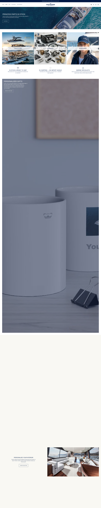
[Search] (93, 4)
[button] (91, 4)
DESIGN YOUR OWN (8, 90)
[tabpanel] (50, 206)
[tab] (3, 206)
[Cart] (98, 4)
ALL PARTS (6, 21)
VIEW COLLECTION (23, 465)
